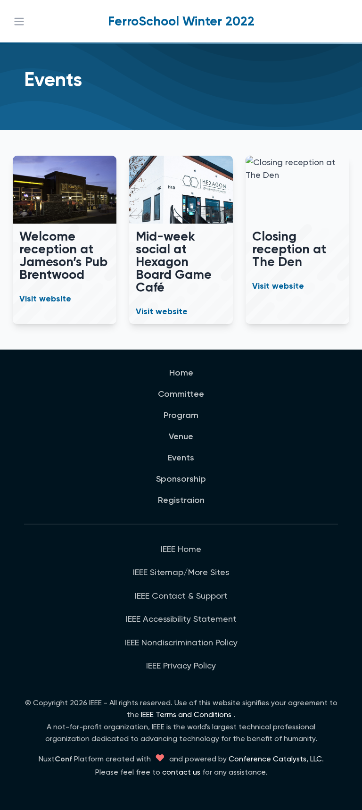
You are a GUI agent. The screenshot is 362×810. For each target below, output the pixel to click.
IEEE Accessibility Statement (181, 619)
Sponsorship (181, 479)
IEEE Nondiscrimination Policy (181, 642)
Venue (181, 436)
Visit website (45, 298)
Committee (181, 394)
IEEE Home (181, 549)
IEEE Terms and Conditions (186, 714)
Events (181, 457)
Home (181, 372)
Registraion (181, 500)
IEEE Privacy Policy (181, 665)
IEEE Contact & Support (181, 596)
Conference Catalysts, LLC (275, 758)
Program (181, 415)
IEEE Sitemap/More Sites (181, 572)
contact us (181, 772)
